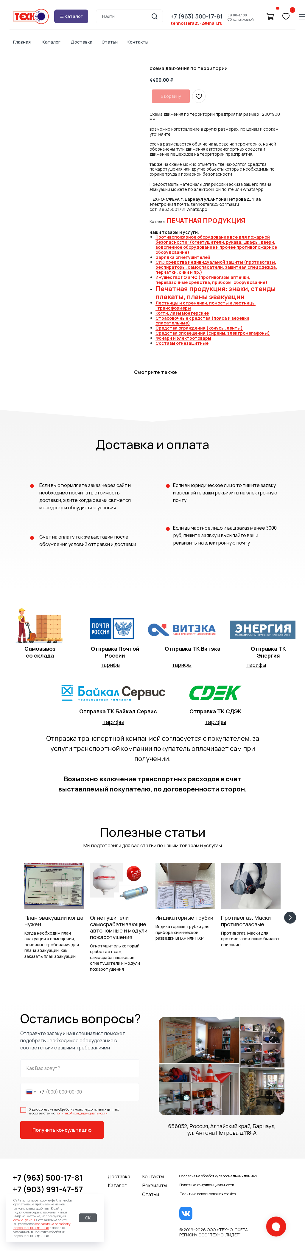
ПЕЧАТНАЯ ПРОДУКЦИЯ (205, 220)
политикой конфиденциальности (82, 1113)
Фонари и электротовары (183, 338)
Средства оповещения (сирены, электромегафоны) (212, 333)
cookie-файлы (24, 1220)
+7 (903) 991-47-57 (48, 1189)
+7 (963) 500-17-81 (48, 1177)
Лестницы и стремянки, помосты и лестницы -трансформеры (205, 305)
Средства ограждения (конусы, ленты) (199, 328)
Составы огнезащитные (181, 343)
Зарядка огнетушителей (182, 257)
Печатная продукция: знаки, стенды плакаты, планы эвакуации (215, 292)
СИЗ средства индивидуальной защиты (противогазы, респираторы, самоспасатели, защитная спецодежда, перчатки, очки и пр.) (216, 267)
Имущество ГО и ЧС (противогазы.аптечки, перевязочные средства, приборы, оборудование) (211, 279)
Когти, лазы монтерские (182, 313)
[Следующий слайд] (290, 918)
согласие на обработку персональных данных (42, 1225)
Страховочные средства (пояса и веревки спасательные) (202, 320)
